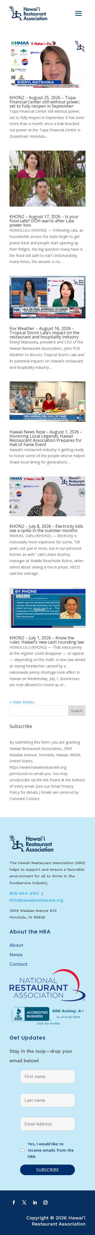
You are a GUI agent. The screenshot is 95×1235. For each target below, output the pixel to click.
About (16, 945)
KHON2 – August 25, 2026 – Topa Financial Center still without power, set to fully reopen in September (45, 102)
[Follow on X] (24, 1202)
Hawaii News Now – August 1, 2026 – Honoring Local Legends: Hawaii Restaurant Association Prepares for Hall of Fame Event (46, 438)
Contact (18, 964)
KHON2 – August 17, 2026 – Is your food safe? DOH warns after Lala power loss (44, 221)
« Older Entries (22, 702)
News (16, 954)
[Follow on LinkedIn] (35, 1202)
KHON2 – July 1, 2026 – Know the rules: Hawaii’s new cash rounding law (47, 640)
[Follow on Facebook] (14, 1202)
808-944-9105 (24, 893)
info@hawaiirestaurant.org (36, 900)
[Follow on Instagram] (45, 1202)
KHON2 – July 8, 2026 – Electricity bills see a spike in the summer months (46, 528)
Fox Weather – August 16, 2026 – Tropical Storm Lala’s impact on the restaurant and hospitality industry (44, 332)
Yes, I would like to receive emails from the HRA (51, 1150)
